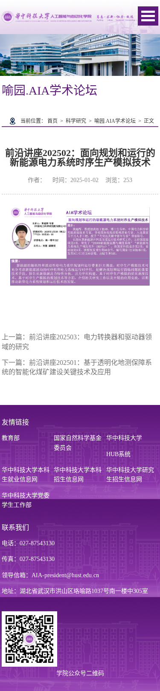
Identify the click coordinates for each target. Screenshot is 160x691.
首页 (52, 121)
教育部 (11, 438)
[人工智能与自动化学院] (68, 16)
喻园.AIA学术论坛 (115, 121)
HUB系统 (118, 454)
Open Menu (148, 16)
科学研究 (76, 121)
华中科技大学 (124, 438)
